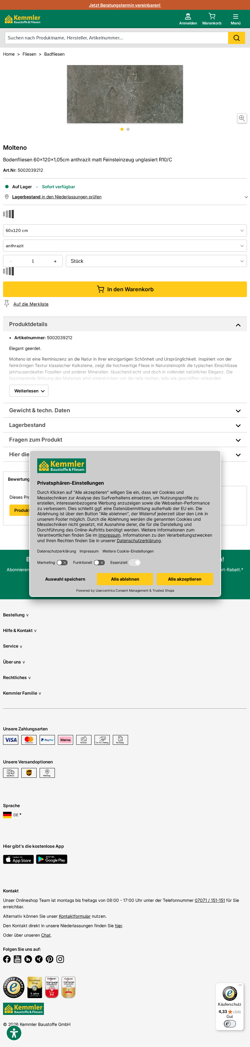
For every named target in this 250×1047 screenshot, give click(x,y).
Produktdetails (28, 324)
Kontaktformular (75, 916)
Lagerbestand (27, 425)
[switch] (230, 1023)
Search (236, 38)
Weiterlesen (26, 390)
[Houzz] (28, 959)
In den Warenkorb (130, 289)
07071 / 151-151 (210, 900)
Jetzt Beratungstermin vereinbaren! (125, 5)
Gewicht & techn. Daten (39, 410)
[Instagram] (60, 959)
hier (118, 925)
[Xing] (39, 959)
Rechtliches (17, 677)
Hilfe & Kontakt (20, 630)
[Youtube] (17, 959)
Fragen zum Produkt (35, 439)
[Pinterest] (49, 959)
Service (12, 645)
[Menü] (240, 986)
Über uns (14, 661)
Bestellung (16, 614)
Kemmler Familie (22, 693)
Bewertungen (21, 479)
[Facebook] (7, 959)
